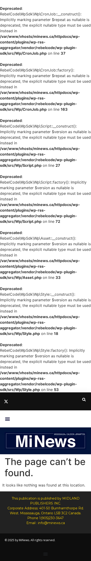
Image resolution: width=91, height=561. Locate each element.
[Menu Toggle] (45, 554)
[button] (84, 399)
